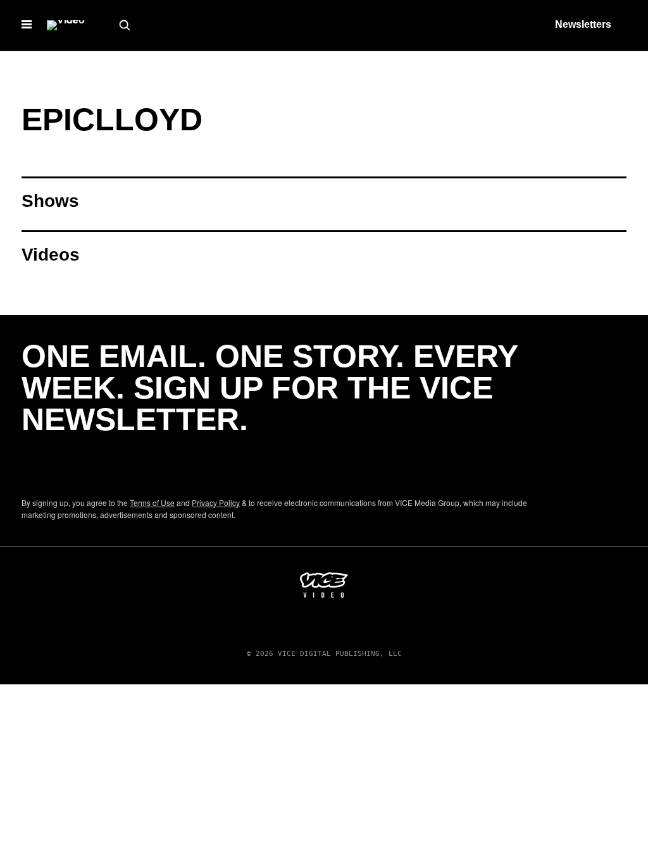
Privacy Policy (216, 502)
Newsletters (583, 24)
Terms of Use (152, 502)
